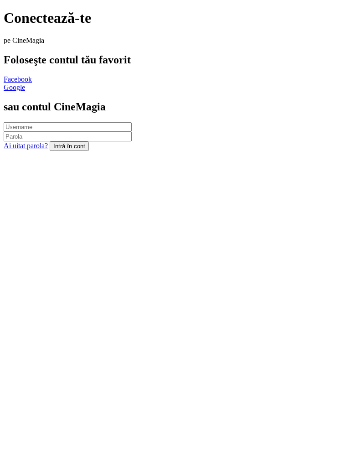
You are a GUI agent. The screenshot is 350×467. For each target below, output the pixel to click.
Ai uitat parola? (26, 146)
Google (14, 87)
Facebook (18, 79)
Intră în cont (69, 146)
